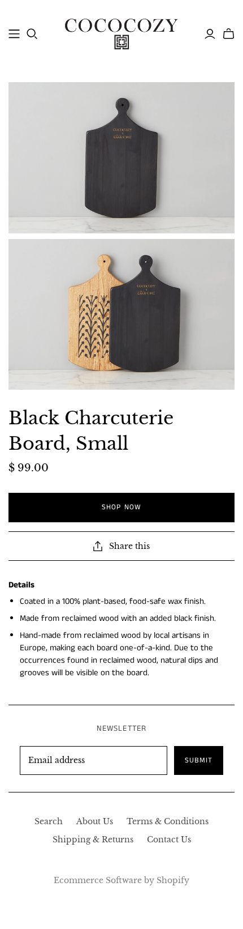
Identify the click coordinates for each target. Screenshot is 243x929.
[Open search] (32, 34)
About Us (94, 821)
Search (48, 821)
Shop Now (121, 507)
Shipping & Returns (93, 839)
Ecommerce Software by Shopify (121, 880)
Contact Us (169, 839)
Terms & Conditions (168, 821)
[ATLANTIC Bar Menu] (14, 34)
